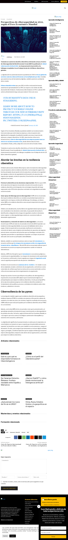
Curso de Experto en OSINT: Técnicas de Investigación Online (55, 37)
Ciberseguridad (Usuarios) (54, 178)
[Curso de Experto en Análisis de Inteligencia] (64, 25)
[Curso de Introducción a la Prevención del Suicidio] (64, 154)
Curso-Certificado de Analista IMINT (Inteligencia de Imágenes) (54, 74)
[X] (20, 437)
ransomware (38, 241)
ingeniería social (41, 258)
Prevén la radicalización (57, 110)
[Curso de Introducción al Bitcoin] (64, 205)
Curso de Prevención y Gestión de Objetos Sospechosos (54, 137)
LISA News (9, 57)
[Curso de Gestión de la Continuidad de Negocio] (64, 52)
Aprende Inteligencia (56, 20)
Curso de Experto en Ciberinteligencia (55, 228)
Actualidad (9, 19)
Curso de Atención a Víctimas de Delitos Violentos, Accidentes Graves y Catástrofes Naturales (55, 162)
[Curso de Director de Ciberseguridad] (64, 218)
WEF (6, 430)
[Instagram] (10, 1)
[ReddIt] (32, 437)
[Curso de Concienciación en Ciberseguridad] (64, 193)
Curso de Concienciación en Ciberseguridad (54, 192)
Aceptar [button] (12, 536)
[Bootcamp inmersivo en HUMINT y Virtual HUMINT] (64, 31)
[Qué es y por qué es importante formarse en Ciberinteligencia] (11, 349)
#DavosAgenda (11, 117)
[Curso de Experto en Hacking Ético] (64, 224)
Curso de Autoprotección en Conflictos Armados (55, 148)
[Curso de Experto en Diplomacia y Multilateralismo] (64, 97)
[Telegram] (44, 437)
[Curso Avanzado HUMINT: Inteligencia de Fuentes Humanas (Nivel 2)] (64, 44)
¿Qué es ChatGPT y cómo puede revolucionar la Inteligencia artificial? (36, 380)
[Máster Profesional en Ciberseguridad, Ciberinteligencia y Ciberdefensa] (64, 235)
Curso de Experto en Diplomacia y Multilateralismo (55, 97)
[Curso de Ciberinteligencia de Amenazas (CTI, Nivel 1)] (64, 198)
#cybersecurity (34, 112)
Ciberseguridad (4, 353)
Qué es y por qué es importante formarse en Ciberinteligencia (10, 359)
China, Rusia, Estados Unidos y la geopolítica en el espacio (36, 404)
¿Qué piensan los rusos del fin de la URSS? (10, 403)
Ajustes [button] (5, 536)
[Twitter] (4, 1)
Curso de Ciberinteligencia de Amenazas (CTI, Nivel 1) (55, 198)
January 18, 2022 (33, 125)
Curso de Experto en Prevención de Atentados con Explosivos (36, 445)
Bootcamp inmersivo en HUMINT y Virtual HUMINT (54, 31)
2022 (7, 432)
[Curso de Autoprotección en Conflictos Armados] (64, 149)
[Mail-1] (21, 1)
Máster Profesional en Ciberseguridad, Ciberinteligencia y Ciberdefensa (55, 235)
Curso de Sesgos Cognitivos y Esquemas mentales (55, 57)
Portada (3, 19)
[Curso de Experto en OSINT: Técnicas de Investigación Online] (64, 37)
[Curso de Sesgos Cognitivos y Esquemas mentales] (64, 57)
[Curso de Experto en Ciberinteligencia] (64, 229)
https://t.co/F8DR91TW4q (27, 115)
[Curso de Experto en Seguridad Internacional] (64, 86)
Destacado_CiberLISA (15, 432)
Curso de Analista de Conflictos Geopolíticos (54, 91)
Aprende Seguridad (56, 143)
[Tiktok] (12, 1)
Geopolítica (28, 399)
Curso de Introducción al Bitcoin (53, 205)
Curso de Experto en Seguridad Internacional (55, 85)
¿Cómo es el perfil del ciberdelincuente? (34, 358)
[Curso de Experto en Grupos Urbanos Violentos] (64, 132)
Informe (23, 432)
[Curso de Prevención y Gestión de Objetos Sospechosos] (64, 138)
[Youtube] (8, 1)
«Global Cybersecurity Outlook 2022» (33, 150)
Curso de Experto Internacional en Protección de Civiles (11, 445)
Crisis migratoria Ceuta (6, 375)
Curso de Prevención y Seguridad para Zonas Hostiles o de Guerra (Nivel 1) (55, 116)
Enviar (53, 536)
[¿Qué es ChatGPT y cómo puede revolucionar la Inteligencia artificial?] (36, 370)
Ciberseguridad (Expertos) (54, 211)
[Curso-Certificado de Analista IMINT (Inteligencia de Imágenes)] (64, 74)
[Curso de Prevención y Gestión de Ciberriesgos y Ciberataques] (64, 185)
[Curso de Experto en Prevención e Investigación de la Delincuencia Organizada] (64, 103)
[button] (65, 8)
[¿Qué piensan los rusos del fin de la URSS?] (11, 394)
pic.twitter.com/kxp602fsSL (19, 120)
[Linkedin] (6, 1)
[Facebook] (2, 1)
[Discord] (15, 1)
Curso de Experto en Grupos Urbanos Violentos (55, 131)
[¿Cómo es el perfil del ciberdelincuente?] (36, 349)
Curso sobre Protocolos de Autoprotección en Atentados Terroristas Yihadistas (54, 124)
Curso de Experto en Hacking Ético (55, 223)
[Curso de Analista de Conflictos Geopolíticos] (64, 91)
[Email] (36, 437)
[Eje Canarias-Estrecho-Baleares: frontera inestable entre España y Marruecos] (11, 370)
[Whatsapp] (19, 1)
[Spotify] (17, 1)
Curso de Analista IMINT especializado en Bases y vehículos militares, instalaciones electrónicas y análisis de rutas (54, 66)
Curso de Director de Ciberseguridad (54, 217)
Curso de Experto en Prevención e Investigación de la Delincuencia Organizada (55, 104)
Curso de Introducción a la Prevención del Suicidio (54, 154)
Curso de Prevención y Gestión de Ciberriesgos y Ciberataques (53, 186)
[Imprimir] (40, 437)
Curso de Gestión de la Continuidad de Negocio (55, 51)
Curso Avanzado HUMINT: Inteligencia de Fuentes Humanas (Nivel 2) (54, 45)
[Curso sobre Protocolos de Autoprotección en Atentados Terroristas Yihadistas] (64, 123)
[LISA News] (3, 57)
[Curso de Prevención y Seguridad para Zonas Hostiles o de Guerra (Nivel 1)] (64, 115)
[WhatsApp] (24, 437)
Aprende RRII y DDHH (56, 80)
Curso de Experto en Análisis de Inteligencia (55, 24)
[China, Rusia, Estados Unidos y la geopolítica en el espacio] (36, 394)
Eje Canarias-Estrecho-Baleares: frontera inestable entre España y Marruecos (11, 381)
